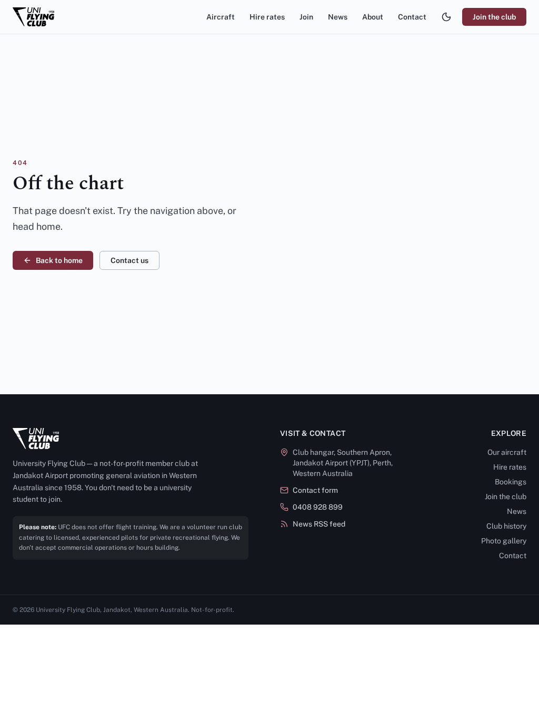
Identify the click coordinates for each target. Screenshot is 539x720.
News (337, 17)
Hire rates (267, 17)
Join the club (494, 17)
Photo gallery (503, 541)
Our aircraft (506, 452)
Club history (506, 526)
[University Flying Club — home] (33, 16)
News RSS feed (319, 524)
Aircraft (220, 17)
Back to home (59, 260)
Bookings (510, 482)
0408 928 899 (318, 507)
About (372, 17)
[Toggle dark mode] (446, 16)
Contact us (129, 260)
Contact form (315, 490)
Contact (412, 17)
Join (306, 17)
